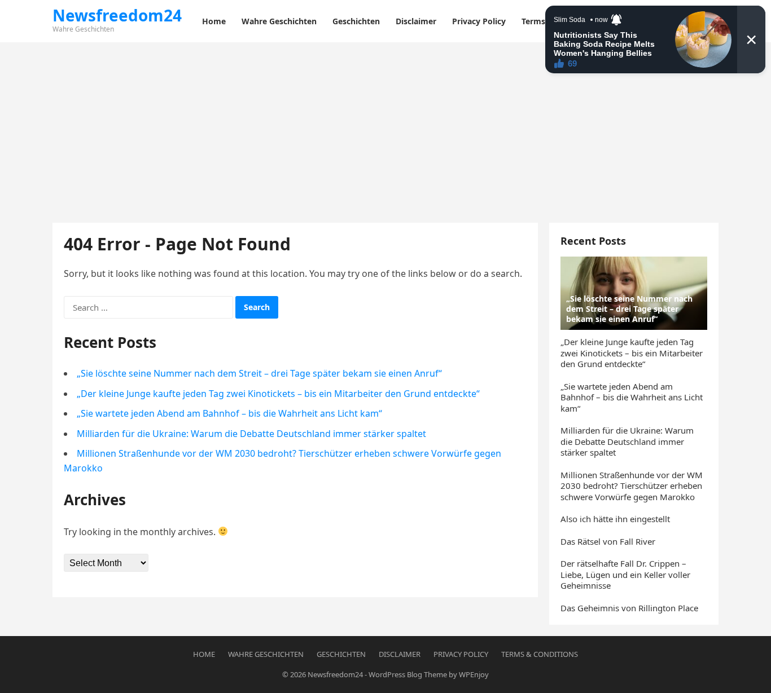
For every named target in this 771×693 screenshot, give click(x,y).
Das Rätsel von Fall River (607, 541)
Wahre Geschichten (266, 654)
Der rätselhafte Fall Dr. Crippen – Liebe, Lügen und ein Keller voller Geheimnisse (625, 574)
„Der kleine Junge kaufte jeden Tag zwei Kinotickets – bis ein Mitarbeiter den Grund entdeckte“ (278, 393)
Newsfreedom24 (117, 15)
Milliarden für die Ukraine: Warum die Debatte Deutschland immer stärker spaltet (251, 433)
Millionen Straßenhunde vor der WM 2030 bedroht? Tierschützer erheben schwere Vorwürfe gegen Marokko (631, 485)
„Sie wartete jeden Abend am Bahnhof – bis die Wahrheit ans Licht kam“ (229, 413)
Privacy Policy (460, 654)
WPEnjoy (474, 674)
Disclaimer (399, 654)
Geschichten (341, 654)
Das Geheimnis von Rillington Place (629, 607)
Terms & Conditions (539, 654)
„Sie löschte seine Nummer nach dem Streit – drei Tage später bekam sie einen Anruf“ (259, 373)
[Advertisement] (385, 127)
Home (204, 654)
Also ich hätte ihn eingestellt (615, 518)
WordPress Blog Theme (408, 674)
